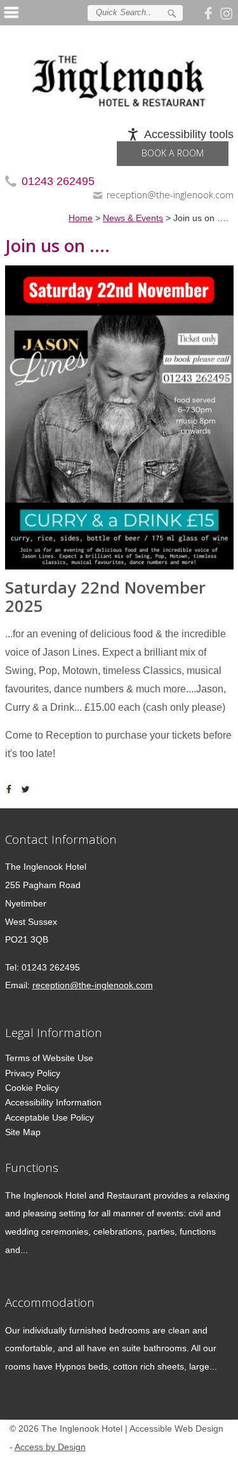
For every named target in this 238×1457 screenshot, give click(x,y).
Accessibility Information (53, 1102)
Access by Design (50, 1447)
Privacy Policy (32, 1073)
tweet (27, 789)
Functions (31, 1167)
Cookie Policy (32, 1088)
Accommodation (50, 1302)
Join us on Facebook (210, 12)
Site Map (23, 1132)
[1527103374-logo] (119, 71)
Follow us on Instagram (226, 12)
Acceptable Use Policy (49, 1117)
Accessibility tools (189, 134)
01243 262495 (58, 181)
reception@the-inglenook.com (170, 195)
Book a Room (173, 153)
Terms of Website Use (49, 1058)
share (11, 789)
